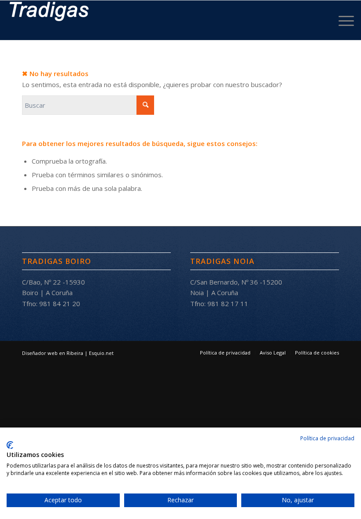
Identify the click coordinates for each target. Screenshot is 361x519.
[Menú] (342, 20)
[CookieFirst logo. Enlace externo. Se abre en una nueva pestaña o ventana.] (10, 445)
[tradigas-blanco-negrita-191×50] (49, 20)
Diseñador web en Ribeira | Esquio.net (68, 353)
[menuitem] (342, 20)
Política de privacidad (327, 438)
